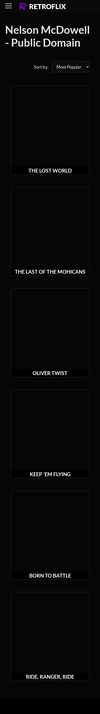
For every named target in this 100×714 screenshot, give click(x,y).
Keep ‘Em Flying (50, 474)
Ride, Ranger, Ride (50, 677)
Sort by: (41, 67)
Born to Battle (50, 575)
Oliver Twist (50, 373)
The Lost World (50, 170)
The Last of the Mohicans (50, 272)
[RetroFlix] (42, 7)
